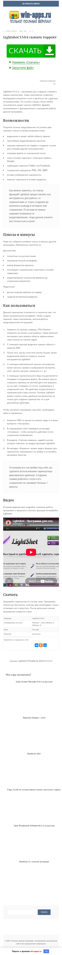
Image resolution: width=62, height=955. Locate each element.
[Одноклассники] (41, 645)
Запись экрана (11, 31)
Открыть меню (32, 3)
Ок (46, 951)
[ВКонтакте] (36, 645)
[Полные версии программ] (31, 11)
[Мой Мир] (45, 645)
